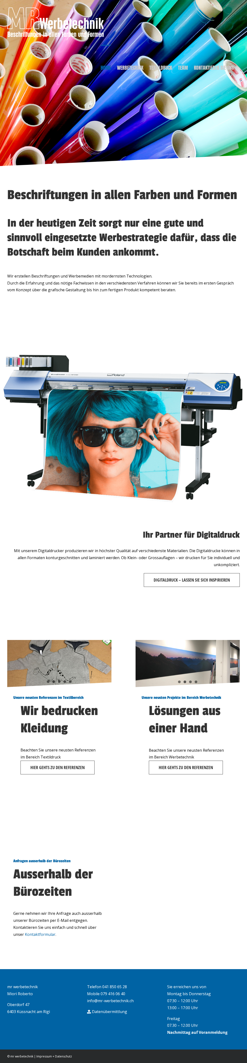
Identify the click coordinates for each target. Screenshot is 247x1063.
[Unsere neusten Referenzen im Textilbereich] (59, 663)
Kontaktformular (40, 934)
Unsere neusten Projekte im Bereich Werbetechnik (181, 697)
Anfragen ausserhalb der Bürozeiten (41, 861)
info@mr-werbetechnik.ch (110, 1000)
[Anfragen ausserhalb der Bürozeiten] (59, 827)
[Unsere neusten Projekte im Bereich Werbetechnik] (188, 663)
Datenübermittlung (109, 1011)
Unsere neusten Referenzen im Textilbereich (48, 697)
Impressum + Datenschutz (54, 1056)
